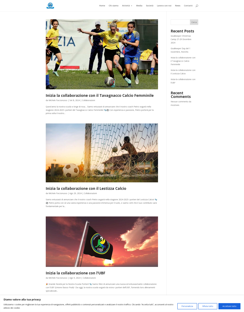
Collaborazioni (88, 100)
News (177, 6)
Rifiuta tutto (207, 306)
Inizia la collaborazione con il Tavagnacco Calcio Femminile (100, 95)
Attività (126, 6)
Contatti (188, 6)
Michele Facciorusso (58, 100)
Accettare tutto (229, 306)
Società (149, 6)
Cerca (194, 22)
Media (139, 6)
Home (102, 6)
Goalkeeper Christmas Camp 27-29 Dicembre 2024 (181, 39)
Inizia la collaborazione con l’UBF (75, 273)
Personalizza (187, 306)
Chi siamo (113, 6)
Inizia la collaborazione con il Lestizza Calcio (86, 188)
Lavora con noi (164, 6)
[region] (122, 303)
